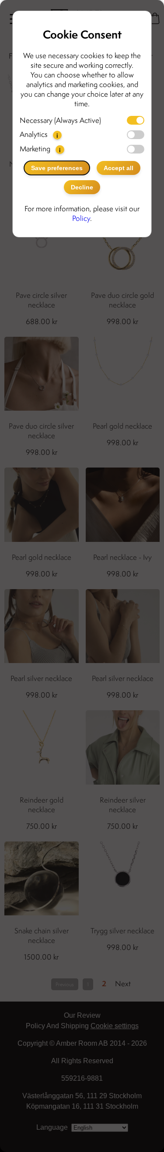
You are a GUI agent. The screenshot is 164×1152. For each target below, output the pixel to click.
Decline (82, 187)
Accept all (118, 167)
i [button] (57, 135)
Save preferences (57, 167)
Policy (81, 218)
